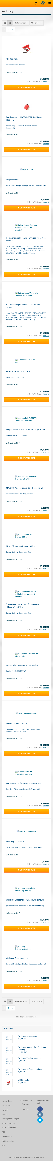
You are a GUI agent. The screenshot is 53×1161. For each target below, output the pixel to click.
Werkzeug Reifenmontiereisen (18, 958)
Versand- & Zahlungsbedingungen (9, 1117)
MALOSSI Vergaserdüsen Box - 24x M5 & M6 (24, 488)
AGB (3, 1132)
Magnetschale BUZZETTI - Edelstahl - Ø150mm (25, 430)
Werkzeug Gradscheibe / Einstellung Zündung (25, 900)
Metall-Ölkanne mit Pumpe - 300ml (20, 546)
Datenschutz (7, 1137)
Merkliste (25, 1110)
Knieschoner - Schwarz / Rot (18, 371)
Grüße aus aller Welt (8, 1143)
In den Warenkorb (26, 87)
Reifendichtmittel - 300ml (16, 723)
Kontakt (5, 1110)
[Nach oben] (45, 1157)
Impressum (6, 1106)
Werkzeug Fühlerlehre (15, 841)
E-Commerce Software (18, 1157)
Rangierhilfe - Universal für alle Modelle (22, 665)
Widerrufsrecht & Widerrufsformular (9, 1125)
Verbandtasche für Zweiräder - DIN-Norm (23, 783)
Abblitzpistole (12, 59)
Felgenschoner (12, 180)
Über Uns (25, 1104)
